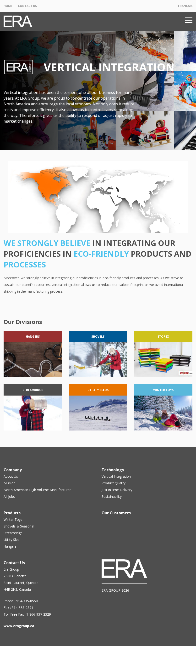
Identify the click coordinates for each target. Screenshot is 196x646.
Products (12, 513)
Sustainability (112, 496)
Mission (10, 483)
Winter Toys (13, 519)
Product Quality (113, 483)
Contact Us (27, 6)
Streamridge (13, 533)
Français (185, 6)
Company (13, 469)
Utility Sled (12, 539)
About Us (11, 476)
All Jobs (9, 496)
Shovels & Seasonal (19, 526)
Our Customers (116, 513)
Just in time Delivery (117, 489)
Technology (113, 469)
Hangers (10, 546)
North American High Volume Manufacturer (37, 489)
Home (8, 6)
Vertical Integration (116, 476)
